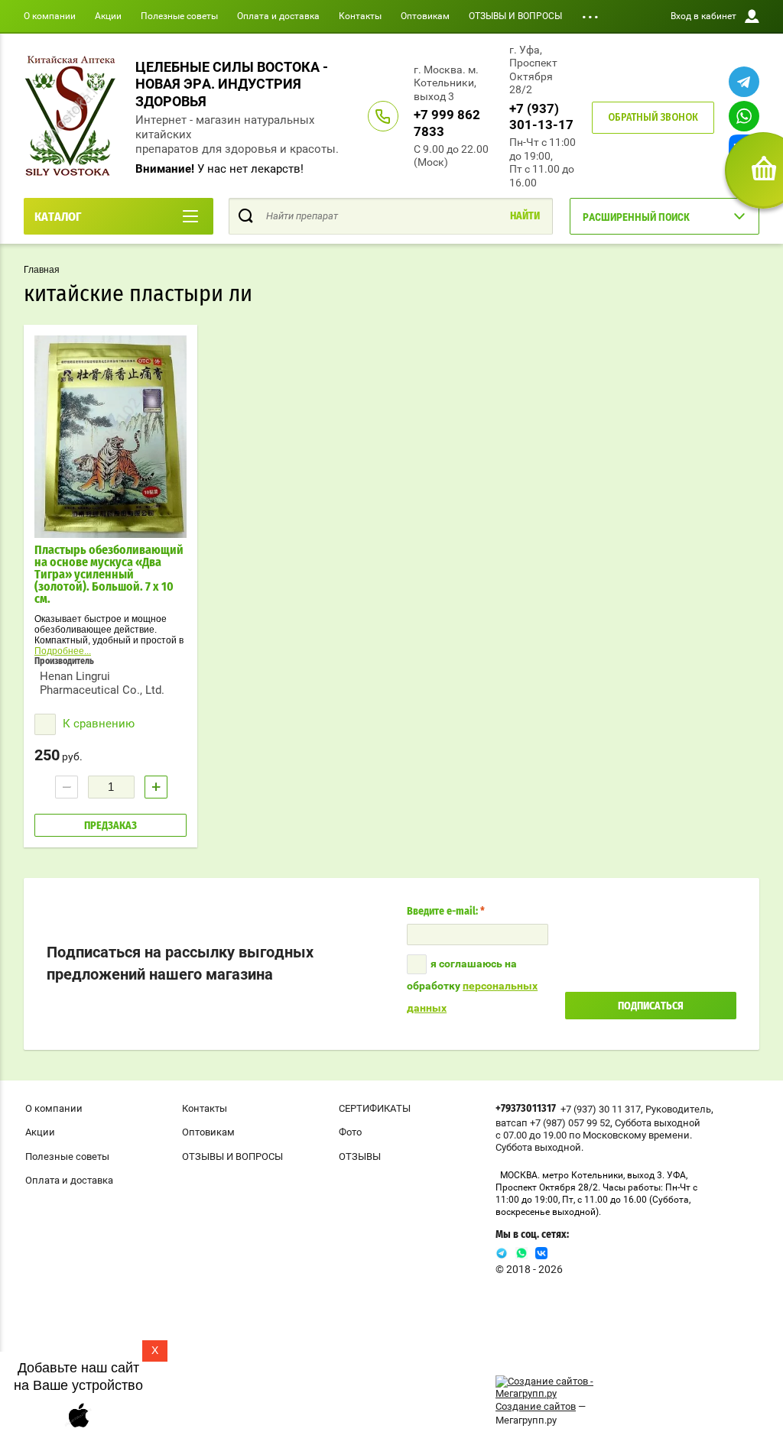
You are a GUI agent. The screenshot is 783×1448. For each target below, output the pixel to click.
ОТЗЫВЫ (360, 1156)
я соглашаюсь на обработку (472, 985)
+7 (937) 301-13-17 (541, 116)
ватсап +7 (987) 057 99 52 (552, 1123)
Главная (42, 269)
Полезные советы (179, 16)
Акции (108, 16)
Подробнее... (62, 651)
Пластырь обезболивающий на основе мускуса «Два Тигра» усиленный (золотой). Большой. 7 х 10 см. (109, 574)
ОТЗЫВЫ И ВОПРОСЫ (515, 16)
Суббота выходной (657, 1123)
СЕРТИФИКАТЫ (375, 1108)
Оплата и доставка (278, 16)
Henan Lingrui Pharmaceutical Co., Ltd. (102, 683)
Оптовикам (425, 16)
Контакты (360, 16)
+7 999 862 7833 (447, 122)
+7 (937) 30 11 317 (600, 1109)
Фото (350, 1132)
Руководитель (678, 1109)
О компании (50, 16)
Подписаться (651, 1006)
